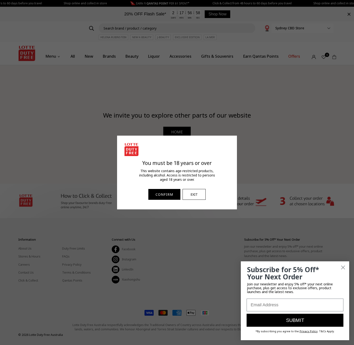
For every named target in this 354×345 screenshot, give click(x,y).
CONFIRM (164, 194)
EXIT (194, 194)
